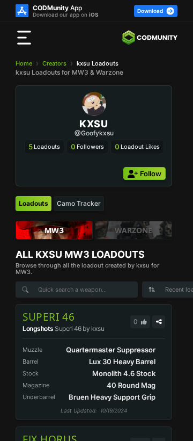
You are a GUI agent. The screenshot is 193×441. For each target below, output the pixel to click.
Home (24, 63)
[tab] (33, 203)
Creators (54, 63)
